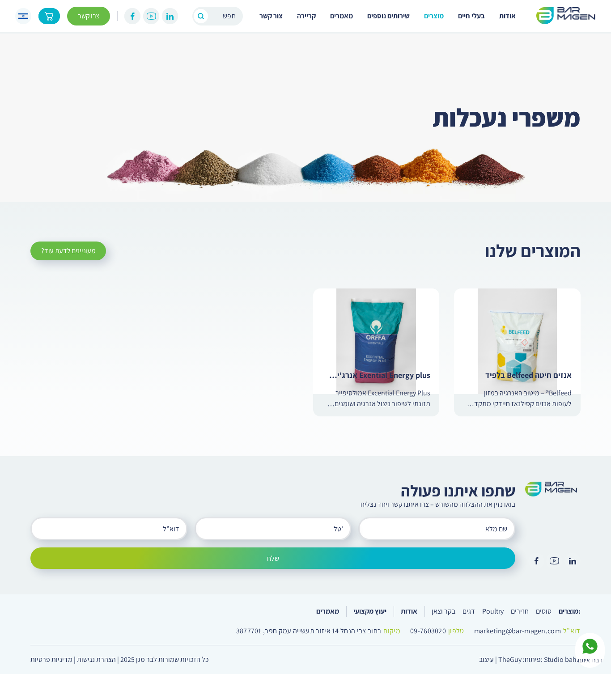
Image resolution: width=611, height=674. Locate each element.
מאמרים (341, 16)
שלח (273, 558)
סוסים (544, 611)
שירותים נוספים (388, 16)
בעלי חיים (471, 16)
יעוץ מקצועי (369, 611)
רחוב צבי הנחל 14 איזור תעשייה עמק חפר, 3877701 (309, 631)
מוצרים (434, 16)
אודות (507, 16)
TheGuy (510, 659)
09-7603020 (428, 631)
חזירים (520, 611)
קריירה (306, 16)
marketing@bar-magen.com (517, 631)
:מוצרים (570, 611)
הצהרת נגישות (96, 659)
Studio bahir (562, 659)
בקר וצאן (443, 611)
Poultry (493, 611)
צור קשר (271, 16)
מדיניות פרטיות (51, 659)
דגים (468, 611)
